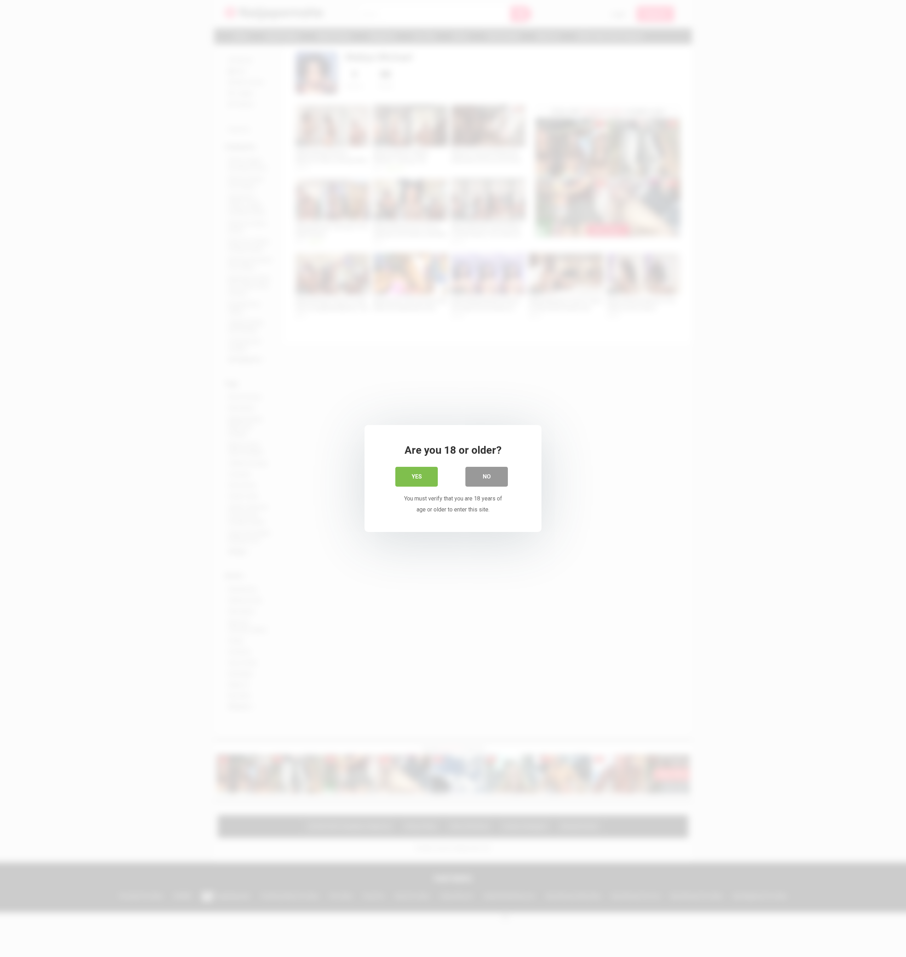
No (487, 476)
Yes (417, 476)
